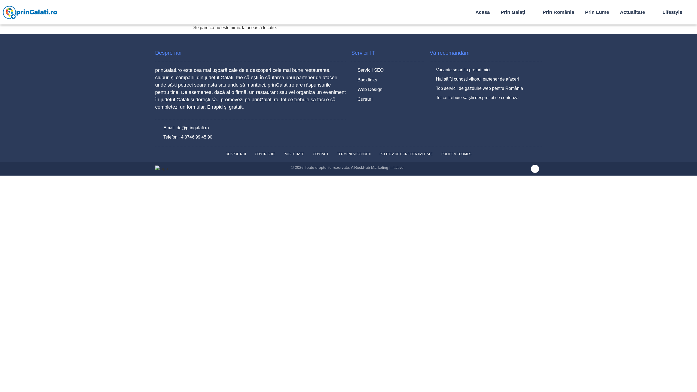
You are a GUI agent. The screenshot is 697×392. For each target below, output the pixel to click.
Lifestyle (672, 12)
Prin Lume (597, 12)
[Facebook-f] (535, 169)
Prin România (558, 12)
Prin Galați (513, 12)
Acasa (482, 12)
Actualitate (632, 12)
